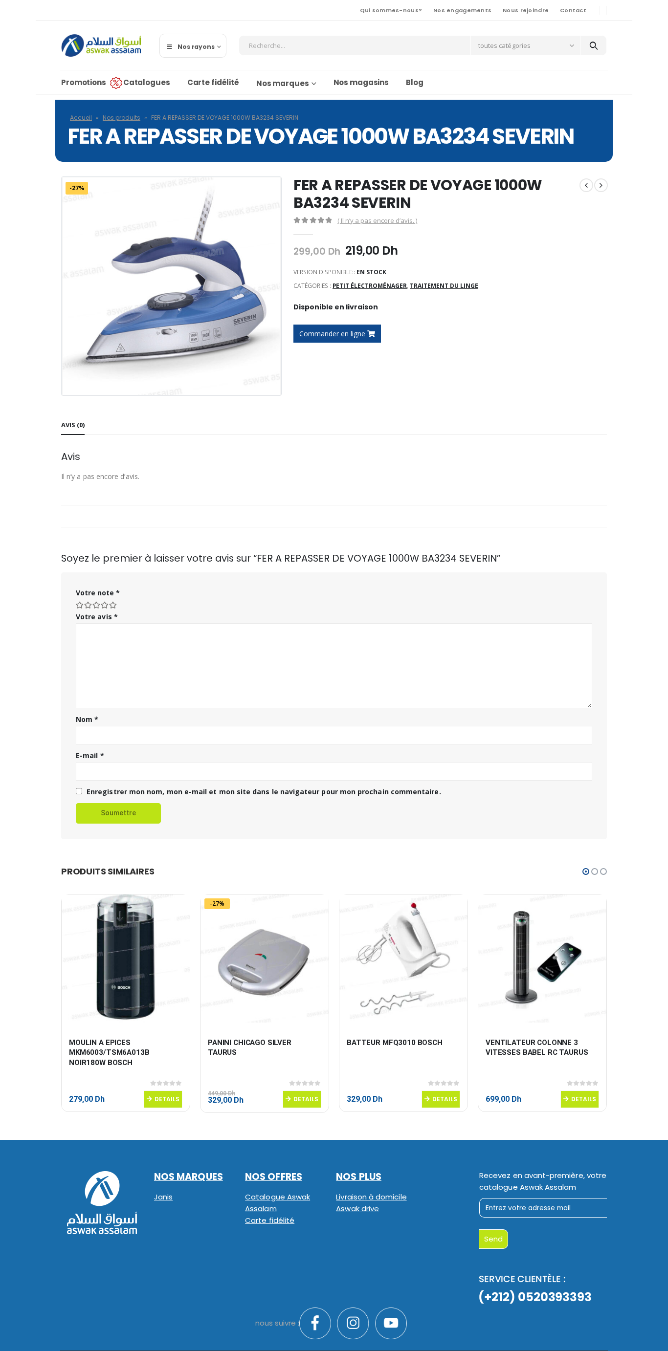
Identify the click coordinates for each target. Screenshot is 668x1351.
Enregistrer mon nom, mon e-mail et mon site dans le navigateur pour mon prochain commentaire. (264, 791)
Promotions (83, 82)
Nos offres (273, 1176)
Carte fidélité (213, 82)
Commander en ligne (333, 333)
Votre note (98, 592)
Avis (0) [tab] (73, 424)
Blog (414, 82)
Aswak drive (357, 1208)
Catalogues (146, 82)
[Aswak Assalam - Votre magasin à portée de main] (101, 45)
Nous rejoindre (526, 10)
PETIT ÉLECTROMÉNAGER (370, 286)
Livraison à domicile (371, 1197)
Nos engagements (462, 10)
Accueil (81, 117)
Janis (163, 1197)
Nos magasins (361, 82)
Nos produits (121, 117)
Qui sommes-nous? (391, 10)
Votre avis (97, 616)
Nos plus (358, 1176)
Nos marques (282, 83)
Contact (573, 10)
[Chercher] (593, 45)
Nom (87, 719)
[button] (585, 871)
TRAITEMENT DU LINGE (444, 286)
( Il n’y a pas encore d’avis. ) (377, 220)
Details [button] (167, 1099)
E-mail (90, 755)
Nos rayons (196, 47)
